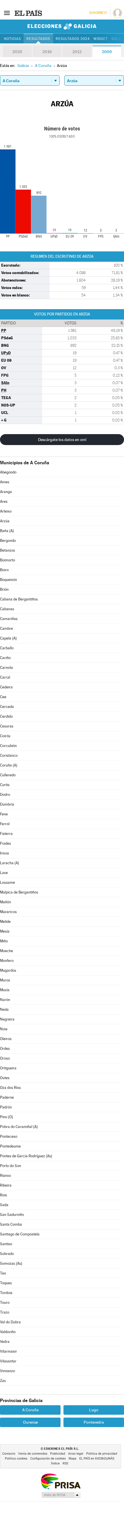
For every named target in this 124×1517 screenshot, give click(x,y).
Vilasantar (8, 1361)
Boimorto (7, 560)
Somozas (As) (11, 1263)
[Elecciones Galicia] (62, 26)
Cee (3, 697)
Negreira (7, 1019)
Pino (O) (6, 1117)
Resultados (38, 39)
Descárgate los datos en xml (62, 439)
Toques (6, 1283)
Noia (3, 1029)
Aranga (6, 492)
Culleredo (8, 775)
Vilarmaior (8, 1351)
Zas (3, 1381)
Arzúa (5, 521)
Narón (5, 1000)
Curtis (5, 785)
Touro (5, 1302)
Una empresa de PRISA (60, 1481)
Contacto (8, 1454)
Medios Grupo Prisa (60, 1494)
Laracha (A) (9, 863)
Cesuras (6, 726)
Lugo (93, 1410)
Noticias (12, 39)
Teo (3, 1273)
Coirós (5, 736)
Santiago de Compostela (20, 1234)
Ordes (5, 1048)
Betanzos (7, 550)
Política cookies (16, 1458)
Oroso (5, 1058)
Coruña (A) (8, 765)
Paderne (7, 1097)
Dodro (5, 794)
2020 (17, 51)
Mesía (5, 931)
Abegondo (8, 472)
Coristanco (9, 755)
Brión (4, 589)
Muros (5, 980)
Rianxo (5, 1175)
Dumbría (7, 804)
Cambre (6, 628)
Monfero (7, 960)
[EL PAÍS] (28, 13)
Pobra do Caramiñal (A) (19, 1127)
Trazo (4, 1312)
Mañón (5, 902)
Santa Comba (11, 1224)
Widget (100, 39)
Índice (55, 1463)
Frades (5, 843)
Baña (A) (7, 531)
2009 (107, 51)
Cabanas (7, 609)
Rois (3, 1195)
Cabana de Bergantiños (19, 599)
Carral (5, 677)
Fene (4, 814)
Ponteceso (8, 1136)
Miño (4, 941)
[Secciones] (7, 13)
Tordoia (6, 1293)
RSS (65, 1463)
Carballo (7, 648)
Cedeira (6, 687)
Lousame (7, 882)
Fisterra (6, 833)
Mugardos (8, 970)
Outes (5, 1078)
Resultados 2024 (73, 39)
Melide (5, 921)
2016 (47, 51)
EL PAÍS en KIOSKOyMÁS (96, 1458)
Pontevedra (94, 1422)
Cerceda (7, 706)
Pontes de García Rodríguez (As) (26, 1156)
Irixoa (4, 853)
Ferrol (5, 824)
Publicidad (57, 1454)
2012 (77, 51)
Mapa (72, 1458)
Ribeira (6, 1185)
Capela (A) (8, 638)
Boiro (4, 570)
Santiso (6, 1244)
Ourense (30, 1422)
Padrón (6, 1107)
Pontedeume (10, 1146)
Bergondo (8, 540)
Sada (4, 1205)
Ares (3, 501)
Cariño (5, 658)
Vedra (5, 1341)
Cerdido (6, 716)
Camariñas (9, 619)
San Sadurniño (12, 1214)
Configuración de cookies (48, 1458)
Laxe (4, 873)
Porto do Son (10, 1166)
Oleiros (6, 1039)
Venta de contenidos (32, 1454)
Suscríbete (98, 13)
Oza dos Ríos (10, 1087)
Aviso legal (75, 1454)
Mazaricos (8, 912)
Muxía (5, 990)
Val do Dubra (10, 1322)
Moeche (6, 951)
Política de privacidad (101, 1454)
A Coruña (30, 1410)
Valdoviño (8, 1332)
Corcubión (8, 746)
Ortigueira (8, 1068)
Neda (4, 1009)
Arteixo (6, 511)
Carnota (6, 667)
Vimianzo (7, 1371)
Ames (4, 482)
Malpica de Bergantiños (19, 892)
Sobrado (7, 1254)
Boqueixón (8, 579)
